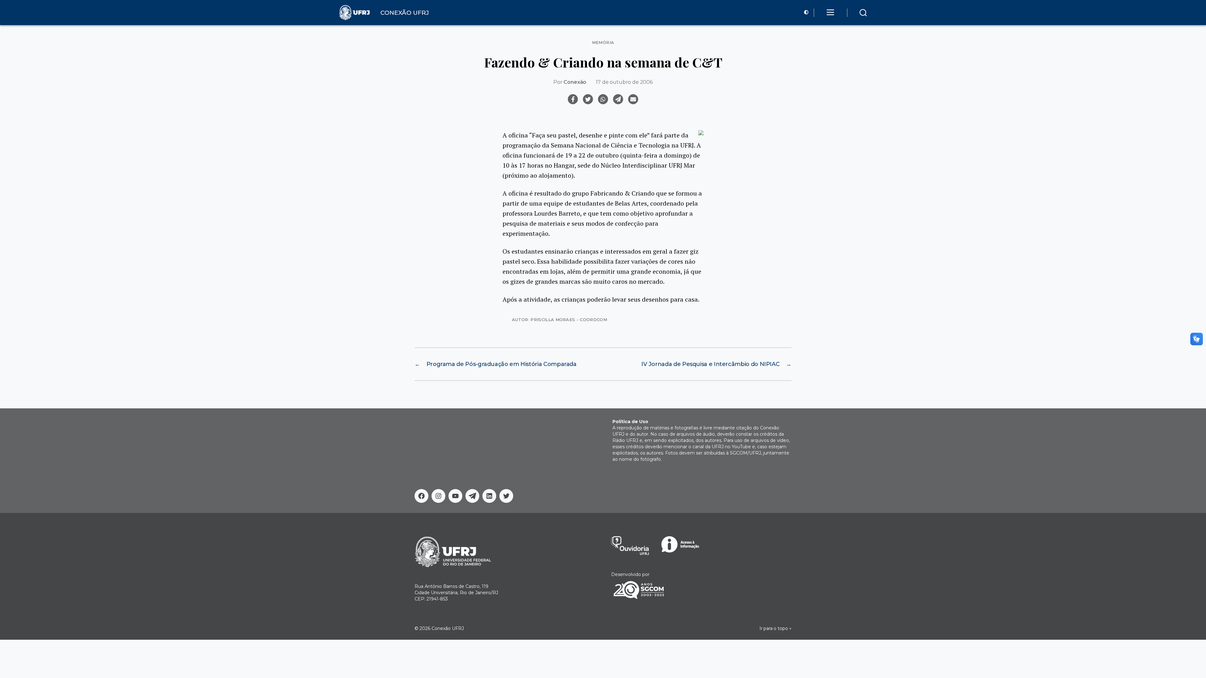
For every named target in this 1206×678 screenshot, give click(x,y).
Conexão (574, 82)
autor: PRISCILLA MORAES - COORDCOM (559, 319)
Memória (603, 42)
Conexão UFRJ (448, 628)
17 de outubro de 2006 (624, 82)
